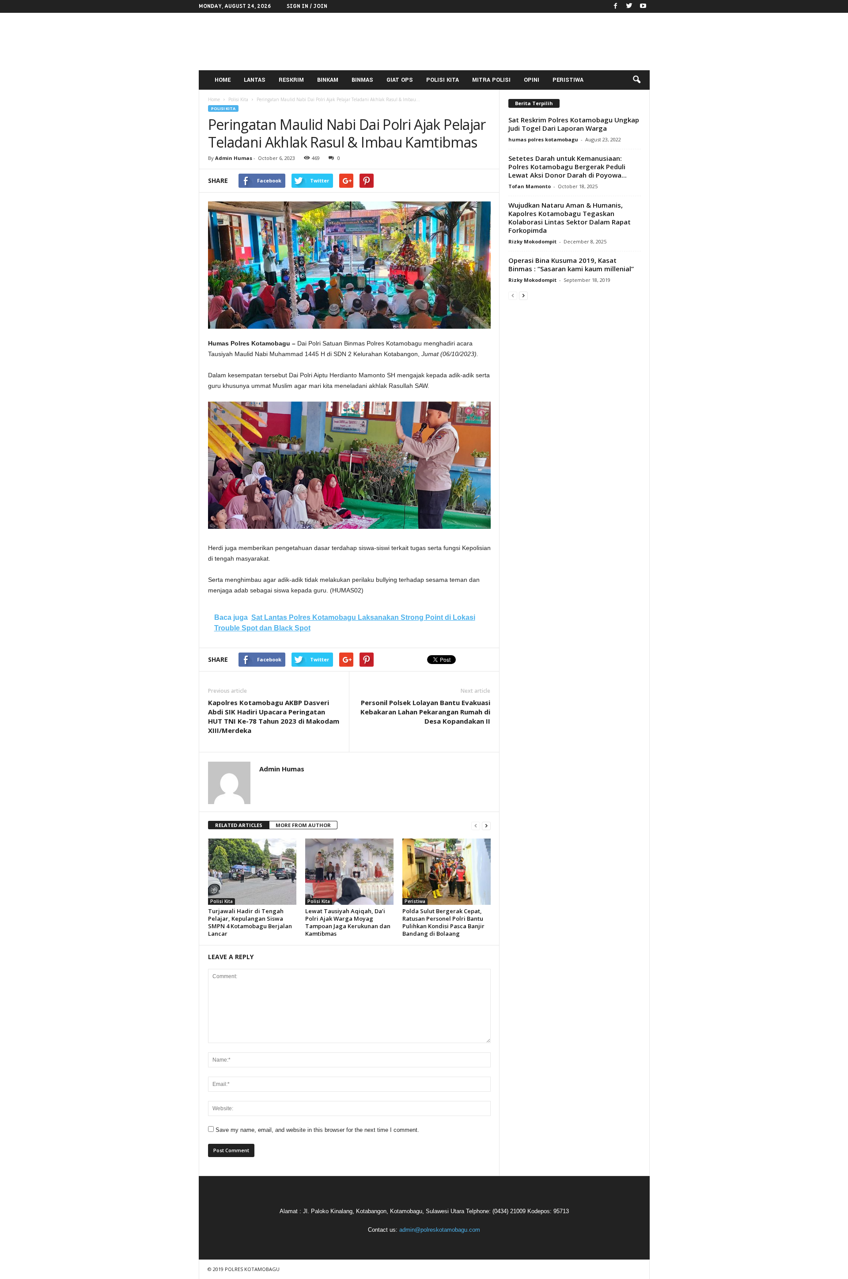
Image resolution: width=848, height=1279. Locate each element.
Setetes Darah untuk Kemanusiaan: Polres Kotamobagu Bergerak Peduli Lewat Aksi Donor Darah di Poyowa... (567, 166)
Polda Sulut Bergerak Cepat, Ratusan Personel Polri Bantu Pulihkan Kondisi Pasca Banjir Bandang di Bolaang (443, 922)
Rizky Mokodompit (532, 241)
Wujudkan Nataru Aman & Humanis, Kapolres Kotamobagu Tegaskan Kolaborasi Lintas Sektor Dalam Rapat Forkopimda (569, 218)
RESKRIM (291, 80)
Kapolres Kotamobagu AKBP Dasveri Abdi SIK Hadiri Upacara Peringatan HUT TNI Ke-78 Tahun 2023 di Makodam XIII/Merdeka (273, 716)
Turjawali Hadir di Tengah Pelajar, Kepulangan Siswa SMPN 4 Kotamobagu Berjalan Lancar (250, 922)
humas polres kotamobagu (543, 139)
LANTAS (254, 80)
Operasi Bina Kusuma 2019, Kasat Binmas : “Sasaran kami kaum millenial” (571, 264)
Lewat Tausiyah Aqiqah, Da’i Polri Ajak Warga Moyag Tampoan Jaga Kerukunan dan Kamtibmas (347, 922)
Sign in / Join (307, 6)
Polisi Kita (223, 108)
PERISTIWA (568, 80)
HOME (223, 80)
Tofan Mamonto (529, 186)
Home (214, 99)
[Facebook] (615, 6)
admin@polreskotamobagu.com (439, 1229)
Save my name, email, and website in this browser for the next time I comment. (317, 1130)
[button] (636, 80)
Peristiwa (415, 901)
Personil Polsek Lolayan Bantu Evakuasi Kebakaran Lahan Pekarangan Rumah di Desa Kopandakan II (425, 711)
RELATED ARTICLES (238, 825)
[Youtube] (643, 6)
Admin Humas (233, 158)
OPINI (531, 80)
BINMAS (362, 80)
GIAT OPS (399, 80)
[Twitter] (629, 6)
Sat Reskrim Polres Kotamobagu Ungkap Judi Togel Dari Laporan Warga (573, 124)
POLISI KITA (442, 80)
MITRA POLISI (491, 80)
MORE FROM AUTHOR (303, 825)
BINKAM (327, 80)
